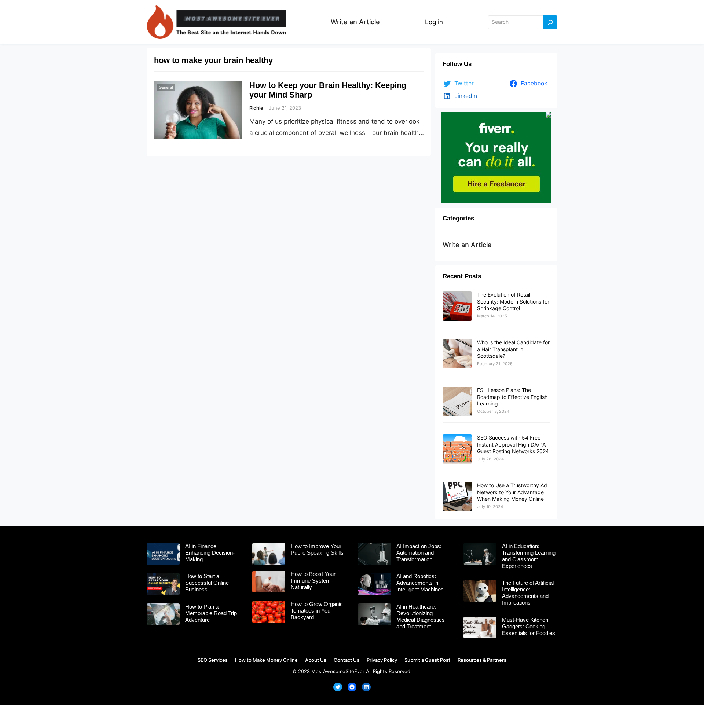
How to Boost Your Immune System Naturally (313, 580)
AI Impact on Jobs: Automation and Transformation (418, 552)
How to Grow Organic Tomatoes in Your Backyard (317, 610)
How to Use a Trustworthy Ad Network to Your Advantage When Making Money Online (512, 492)
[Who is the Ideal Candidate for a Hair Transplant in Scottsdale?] (457, 354)
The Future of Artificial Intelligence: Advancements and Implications (528, 593)
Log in (434, 22)
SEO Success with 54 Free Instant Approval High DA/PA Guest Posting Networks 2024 (513, 444)
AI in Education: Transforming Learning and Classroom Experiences (529, 556)
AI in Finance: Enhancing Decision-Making (210, 552)
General (166, 87)
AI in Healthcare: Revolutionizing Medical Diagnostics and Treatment (420, 616)
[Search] (550, 22)
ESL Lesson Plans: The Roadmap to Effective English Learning (512, 396)
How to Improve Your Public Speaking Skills (317, 549)
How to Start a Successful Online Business (207, 582)
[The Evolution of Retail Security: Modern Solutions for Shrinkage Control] (457, 306)
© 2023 (301, 671)
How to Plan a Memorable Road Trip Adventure (211, 613)
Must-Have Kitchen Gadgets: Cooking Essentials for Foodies (528, 626)
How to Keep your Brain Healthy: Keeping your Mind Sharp (327, 90)
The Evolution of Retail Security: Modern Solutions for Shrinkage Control (513, 301)
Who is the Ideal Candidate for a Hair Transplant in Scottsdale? (513, 349)
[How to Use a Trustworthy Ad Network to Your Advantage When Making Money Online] (457, 497)
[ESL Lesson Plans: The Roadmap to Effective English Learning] (457, 402)
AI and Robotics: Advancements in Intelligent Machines (420, 582)
